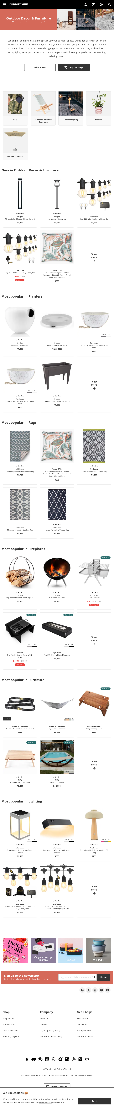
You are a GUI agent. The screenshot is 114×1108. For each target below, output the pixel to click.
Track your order (84, 1030)
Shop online (8, 1018)
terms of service (81, 1075)
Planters (98, 119)
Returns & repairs (85, 1036)
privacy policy (66, 1075)
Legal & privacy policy (50, 1030)
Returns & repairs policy (51, 1036)
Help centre (82, 1018)
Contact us (82, 1024)
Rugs (15, 119)
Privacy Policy (45, 1102)
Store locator (9, 1024)
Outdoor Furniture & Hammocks (43, 120)
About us (44, 1018)
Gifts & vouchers (10, 1030)
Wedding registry (11, 1036)
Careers (43, 1024)
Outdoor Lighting (71, 119)
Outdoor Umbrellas (15, 156)
